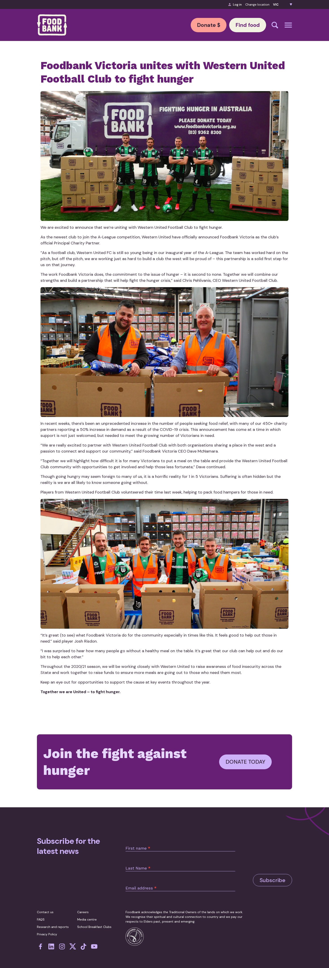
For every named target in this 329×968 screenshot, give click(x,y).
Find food (247, 24)
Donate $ (208, 24)
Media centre (87, 919)
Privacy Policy (47, 934)
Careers (83, 912)
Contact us (45, 912)
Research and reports (53, 927)
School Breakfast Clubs (94, 927)
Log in (237, 4)
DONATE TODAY (245, 761)
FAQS (41, 919)
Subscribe (272, 880)
